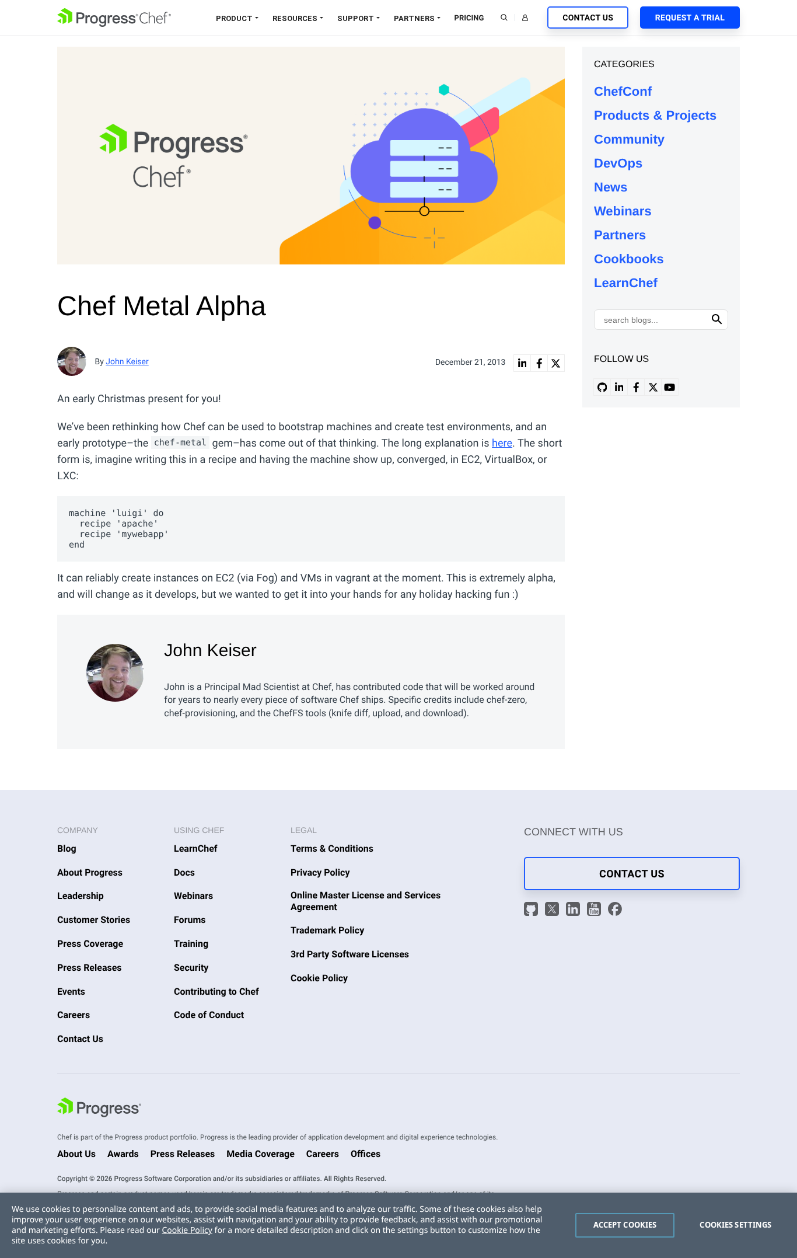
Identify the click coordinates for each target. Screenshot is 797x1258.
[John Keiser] (116, 670)
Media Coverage (260, 1153)
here (502, 443)
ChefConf (623, 91)
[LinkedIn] (574, 911)
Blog (66, 848)
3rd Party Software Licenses (350, 954)
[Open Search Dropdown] (504, 17)
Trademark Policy (327, 930)
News (610, 187)
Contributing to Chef (216, 991)
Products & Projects (655, 115)
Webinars (623, 211)
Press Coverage (90, 943)
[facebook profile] (636, 387)
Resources (294, 18)
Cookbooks (629, 259)
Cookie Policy (319, 978)
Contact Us (587, 18)
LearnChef (626, 283)
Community (629, 139)
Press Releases (89, 967)
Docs (184, 872)
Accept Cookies (625, 1224)
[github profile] (602, 387)
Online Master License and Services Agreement (366, 901)
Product (234, 18)
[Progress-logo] (99, 1109)
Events (71, 991)
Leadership (80, 895)
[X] (553, 911)
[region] (398, 1225)
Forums (190, 919)
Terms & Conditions (332, 848)
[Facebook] (615, 911)
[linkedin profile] (619, 387)
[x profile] (653, 387)
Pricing (469, 18)
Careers (73, 1014)
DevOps (618, 163)
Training (191, 943)
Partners (414, 18)
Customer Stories (93, 919)
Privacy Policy (320, 872)
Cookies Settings (735, 1224)
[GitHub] (532, 911)
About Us (76, 1153)
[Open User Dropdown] (525, 17)
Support (355, 18)
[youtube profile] (670, 387)
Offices (365, 1153)
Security (191, 967)
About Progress (90, 872)
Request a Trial (690, 18)
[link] (522, 363)
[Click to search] (717, 319)
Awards (123, 1153)
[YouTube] (595, 911)
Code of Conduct (209, 1014)
